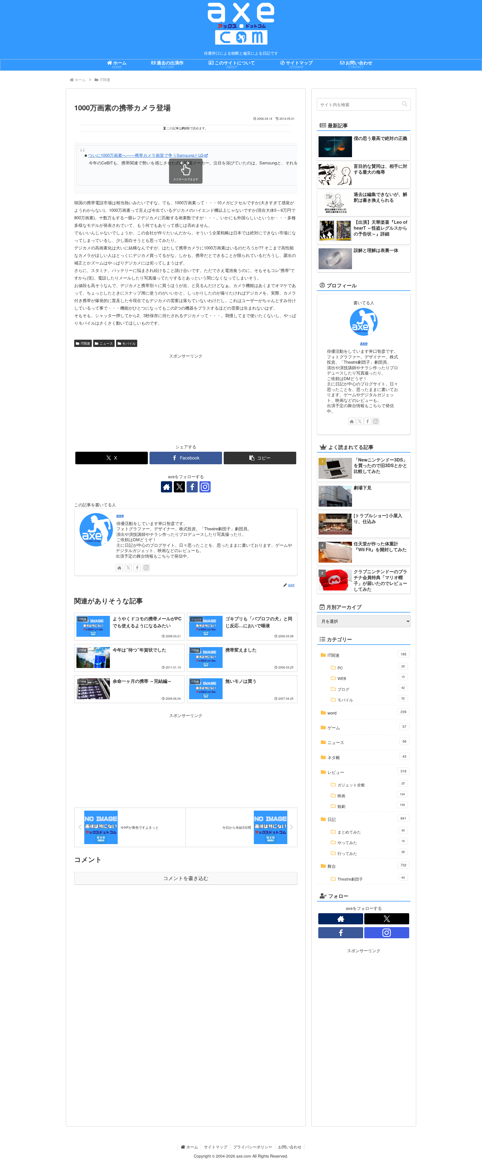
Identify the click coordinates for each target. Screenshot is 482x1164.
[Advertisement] (130, 398)
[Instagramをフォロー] (205, 486)
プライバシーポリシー (252, 1147)
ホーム (191, 1147)
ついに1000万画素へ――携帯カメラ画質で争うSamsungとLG (146, 155)
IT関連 (85, 343)
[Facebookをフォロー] (192, 486)
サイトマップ (215, 1147)
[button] (260, 458)
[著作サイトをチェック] (166, 486)
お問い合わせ (290, 1147)
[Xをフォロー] (179, 486)
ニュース (106, 343)
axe (120, 515)
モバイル (129, 343)
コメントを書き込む (185, 878)
